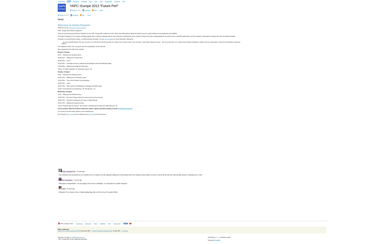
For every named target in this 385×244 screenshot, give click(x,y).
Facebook (87, 10)
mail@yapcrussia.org (125, 108)
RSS (95, 10)
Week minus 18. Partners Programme (74, 25)
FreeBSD (217, 240)
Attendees (76, 1)
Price (90, 1)
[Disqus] (152, 141)
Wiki (101, 1)
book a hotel (91, 114)
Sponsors (117, 1)
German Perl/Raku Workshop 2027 (102, 231)
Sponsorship (108, 1)
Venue (95, 223)
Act (216, 237)
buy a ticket (70, 114)
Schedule (84, 1)
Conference (61, 1)
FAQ (124, 1)
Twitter (74, 10)
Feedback (103, 223)
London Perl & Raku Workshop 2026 (68, 231)
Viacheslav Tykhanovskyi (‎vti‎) (77, 28)
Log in (101, 10)
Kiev (96, 1)
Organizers (88, 223)
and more (125, 231)
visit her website (109, 39)
